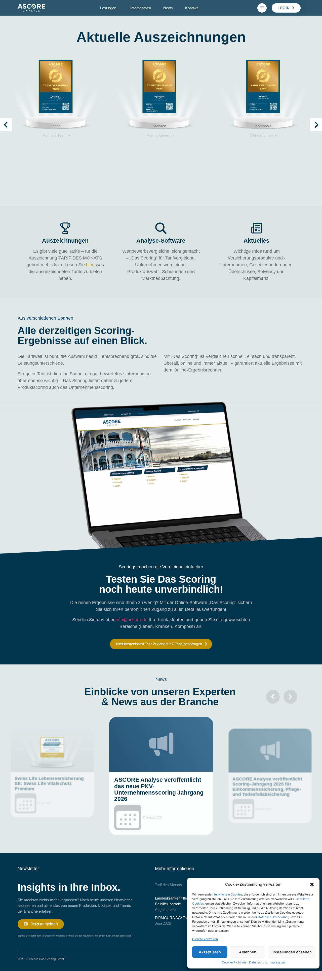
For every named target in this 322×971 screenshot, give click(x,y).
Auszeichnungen (65, 240)
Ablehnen (247, 952)
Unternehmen (140, 8)
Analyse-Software (160, 240)
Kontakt (191, 8)
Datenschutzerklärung (273, 917)
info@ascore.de (131, 619)
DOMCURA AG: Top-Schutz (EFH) (184, 918)
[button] (311, 884)
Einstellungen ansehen (291, 952)
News (168, 8)
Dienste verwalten (205, 939)
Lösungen (108, 8)
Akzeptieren (210, 952)
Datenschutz (258, 962)
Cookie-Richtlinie (234, 962)
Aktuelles (256, 240)
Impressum (277, 962)
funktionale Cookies (228, 894)
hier (89, 264)
